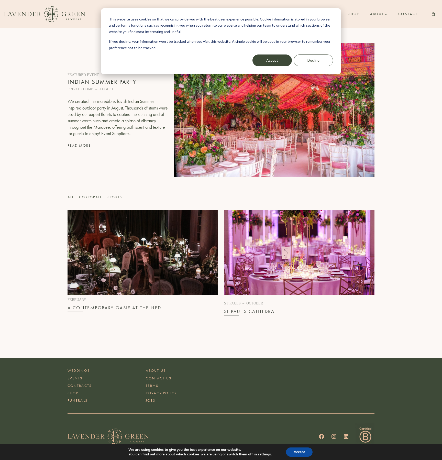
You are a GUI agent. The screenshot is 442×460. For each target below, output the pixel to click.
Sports (114, 197)
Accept (272, 60)
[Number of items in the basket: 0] (433, 14)
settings (264, 454)
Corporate (90, 197)
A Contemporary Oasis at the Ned (114, 308)
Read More (79, 145)
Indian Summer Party (102, 82)
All (71, 197)
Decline (313, 60)
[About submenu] (386, 14)
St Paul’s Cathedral (250, 311)
